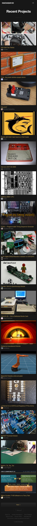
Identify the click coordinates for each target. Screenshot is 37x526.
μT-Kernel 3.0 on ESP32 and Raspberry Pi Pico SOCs (17, 406)
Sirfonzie (6, 408)
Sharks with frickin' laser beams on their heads (15, 137)
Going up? (19, 510)
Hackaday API (27, 516)
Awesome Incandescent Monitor (11, 346)
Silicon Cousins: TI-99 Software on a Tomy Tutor (15, 495)
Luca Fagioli (7, 468)
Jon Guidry (6, 497)
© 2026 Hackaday (18, 522)
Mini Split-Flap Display (7, 47)
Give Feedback (28, 514)
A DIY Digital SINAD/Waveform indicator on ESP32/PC (17, 256)
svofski (5, 49)
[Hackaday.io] (8, 3)
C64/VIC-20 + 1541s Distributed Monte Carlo (14, 316)
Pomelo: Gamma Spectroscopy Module (13, 286)
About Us (7, 514)
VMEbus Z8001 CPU (7, 197)
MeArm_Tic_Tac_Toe (7, 465)
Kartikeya (6, 348)
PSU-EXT (4, 107)
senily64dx (6, 169)
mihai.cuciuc (7, 288)
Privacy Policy (18, 516)
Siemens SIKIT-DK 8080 (8, 167)
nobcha (5, 258)
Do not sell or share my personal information (18, 518)
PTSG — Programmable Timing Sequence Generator (17, 226)
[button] (33, 3)
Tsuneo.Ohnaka (8, 229)
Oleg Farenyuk (7, 318)
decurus (5, 438)
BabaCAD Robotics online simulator (12, 376)
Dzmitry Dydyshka (9, 109)
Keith (5, 139)
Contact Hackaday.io (17, 514)
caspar (5, 79)
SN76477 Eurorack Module (9, 436)
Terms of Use (9, 516)
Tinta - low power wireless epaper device (13, 77)
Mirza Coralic (7, 378)
